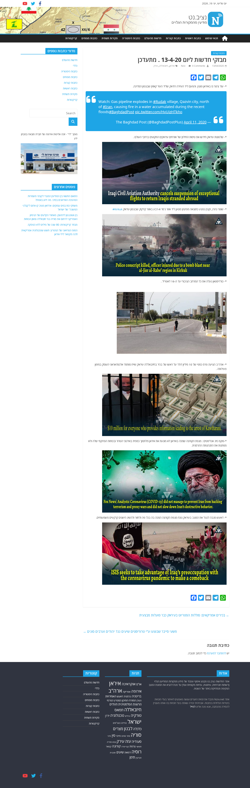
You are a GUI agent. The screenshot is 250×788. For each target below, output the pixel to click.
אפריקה (126, 691)
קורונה (116, 746)
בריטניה (136, 696)
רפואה (127, 752)
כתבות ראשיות (193, 38)
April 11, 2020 (195, 122)
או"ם (138, 684)
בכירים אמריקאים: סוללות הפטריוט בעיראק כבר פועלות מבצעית (184, 615)
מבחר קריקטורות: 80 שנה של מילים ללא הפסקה (52, 224)
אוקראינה (128, 683)
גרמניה (127, 696)
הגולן (139, 700)
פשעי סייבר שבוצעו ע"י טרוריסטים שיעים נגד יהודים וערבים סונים (130, 631)
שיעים (120, 752)
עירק (156, 65)
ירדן (107, 716)
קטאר (108, 746)
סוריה (136, 734)
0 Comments (198, 65)
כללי (75, 65)
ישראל (134, 721)
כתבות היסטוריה (131, 38)
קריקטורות (71, 38)
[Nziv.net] (224, 38)
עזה (128, 741)
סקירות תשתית (110, 38)
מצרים (118, 728)
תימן (132, 757)
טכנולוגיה (117, 715)
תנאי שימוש (211, 38)
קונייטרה (125, 746)
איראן (172, 65)
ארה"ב (115, 690)
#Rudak (159, 101)
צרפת (133, 746)
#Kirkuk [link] (117, 209)
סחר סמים (126, 736)
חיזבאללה (163, 65)
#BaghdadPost (121, 111)
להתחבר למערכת (216, 653)
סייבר (118, 735)
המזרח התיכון (129, 700)
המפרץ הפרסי (114, 700)
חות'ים (113, 704)
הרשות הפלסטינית (129, 704)
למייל (192, 706)
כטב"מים (117, 723)
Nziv (183, 65)
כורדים (124, 723)
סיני (109, 736)
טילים (127, 716)
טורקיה (136, 715)
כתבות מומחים (89, 38)
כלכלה (137, 729)
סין (113, 735)
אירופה (136, 691)
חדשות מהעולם (152, 38)
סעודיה (136, 741)
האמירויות (110, 696)
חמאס (119, 709)
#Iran (107, 106)
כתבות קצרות (173, 38)
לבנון (128, 728)
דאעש (120, 696)
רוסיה (136, 751)
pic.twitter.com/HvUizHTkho (158, 111)
